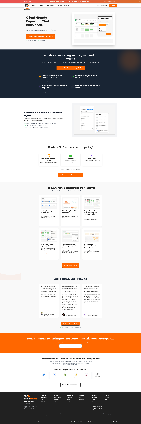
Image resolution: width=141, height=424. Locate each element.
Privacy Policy (95, 404)
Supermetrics (69, 397)
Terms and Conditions (97, 406)
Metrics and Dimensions (84, 401)
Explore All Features (69, 265)
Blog (80, 397)
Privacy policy (71, 421)
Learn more (43, 220)
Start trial (107, 397)
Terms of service (63, 421)
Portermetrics (70, 404)
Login (106, 5)
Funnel (68, 401)
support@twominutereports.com (109, 1)
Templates (81, 399)
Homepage (94, 397)
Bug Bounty (91, 421)
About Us (94, 399)
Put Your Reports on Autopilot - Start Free (39, 36)
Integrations (44, 397)
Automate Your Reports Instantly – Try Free (70, 68)
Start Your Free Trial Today (70, 324)
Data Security (85, 421)
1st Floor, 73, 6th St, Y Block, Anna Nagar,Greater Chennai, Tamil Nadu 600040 (30, 408)
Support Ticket (108, 401)
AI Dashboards (44, 401)
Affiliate (43, 404)
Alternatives (70, 395)
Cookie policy (78, 421)
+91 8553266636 (28, 1)
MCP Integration (54, 1)
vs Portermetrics (57, 404)
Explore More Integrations (69, 385)
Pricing (47, 5)
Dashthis (68, 399)
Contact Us (94, 401)
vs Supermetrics (57, 397)
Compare (56, 395)
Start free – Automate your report (69, 175)
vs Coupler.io (57, 401)
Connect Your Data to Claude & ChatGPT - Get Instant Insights (74, 1)
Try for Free (112, 5)
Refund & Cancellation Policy (97, 409)
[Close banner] (139, 1)
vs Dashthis (56, 399)
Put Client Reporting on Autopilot (69, 346)
